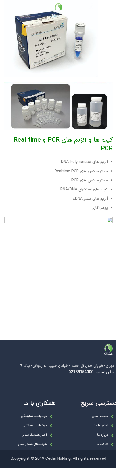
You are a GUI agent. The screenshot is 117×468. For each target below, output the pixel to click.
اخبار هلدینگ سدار (34, 435)
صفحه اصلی (100, 416)
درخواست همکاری (35, 425)
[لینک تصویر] (108, 350)
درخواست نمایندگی (34, 416)
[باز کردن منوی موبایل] (110, 8)
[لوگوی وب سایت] (58, 8)
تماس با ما (101, 425)
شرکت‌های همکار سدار (32, 444)
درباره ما (102, 435)
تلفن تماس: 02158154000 (91, 372)
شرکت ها (102, 444)
